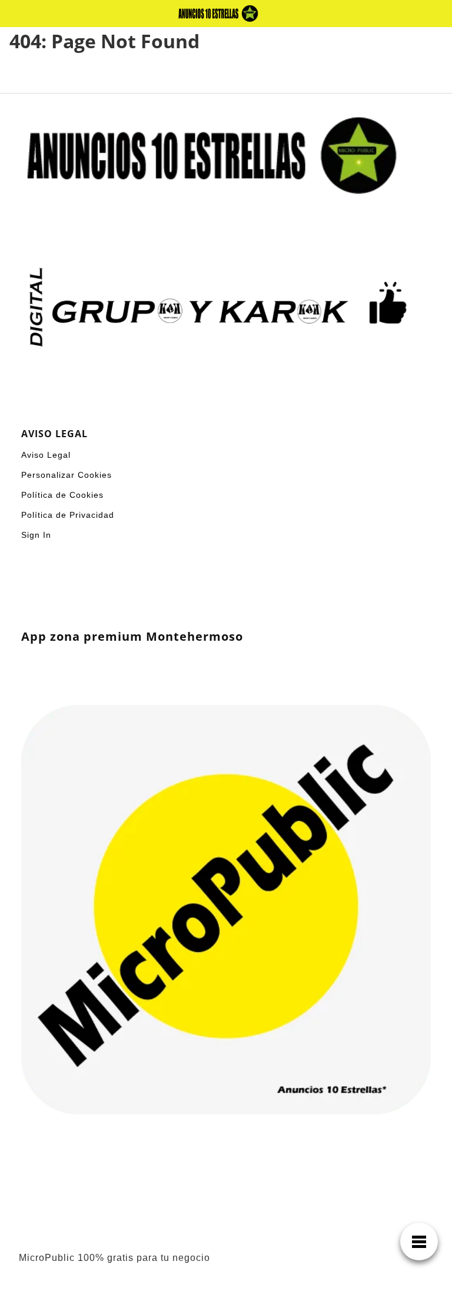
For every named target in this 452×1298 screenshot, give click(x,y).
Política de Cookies (62, 495)
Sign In (36, 535)
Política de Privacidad (67, 515)
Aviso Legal (46, 455)
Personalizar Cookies (66, 475)
